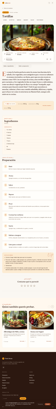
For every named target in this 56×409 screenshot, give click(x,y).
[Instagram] (3, 367)
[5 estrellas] (34, 285)
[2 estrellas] (24, 285)
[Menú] (52, 3)
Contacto (31, 382)
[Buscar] (49, 3)
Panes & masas (5, 382)
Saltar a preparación (24, 66)
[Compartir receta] (50, 59)
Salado (32, 19)
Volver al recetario (8, 8)
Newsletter (32, 380)
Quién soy (31, 375)
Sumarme (23, 398)
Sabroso (19, 19)
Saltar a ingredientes (8, 66)
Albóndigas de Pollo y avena (14, 332)
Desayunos (4, 375)
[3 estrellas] (28, 285)
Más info (13, 405)
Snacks (4, 385)
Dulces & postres (6, 377)
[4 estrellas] (31, 285)
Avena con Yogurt (37, 332)
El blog (31, 377)
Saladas (4, 380)
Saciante (25, 19)
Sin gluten (4, 388)
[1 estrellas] (21, 285)
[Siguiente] (52, 306)
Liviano (5, 19)
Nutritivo (11, 19)
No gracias (40, 404)
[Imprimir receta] (47, 59)
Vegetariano (40, 19)
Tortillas (5, 12)
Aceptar (47, 404)
